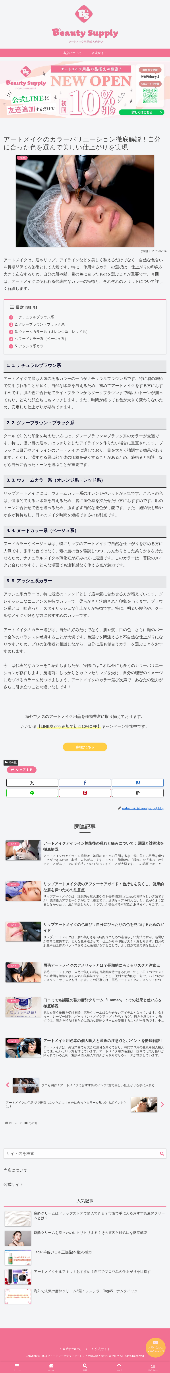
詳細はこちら (85, 747)
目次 (20, 307)
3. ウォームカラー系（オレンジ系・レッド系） (52, 332)
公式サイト (13, 1184)
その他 (13, 762)
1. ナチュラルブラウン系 (34, 317)
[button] (138, 793)
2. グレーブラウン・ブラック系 (40, 324)
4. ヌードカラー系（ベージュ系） (41, 339)
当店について (15, 1170)
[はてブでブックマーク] (138, 783)
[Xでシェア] (32, 783)
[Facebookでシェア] (85, 783)
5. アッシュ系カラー (31, 346)
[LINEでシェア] (32, 793)
